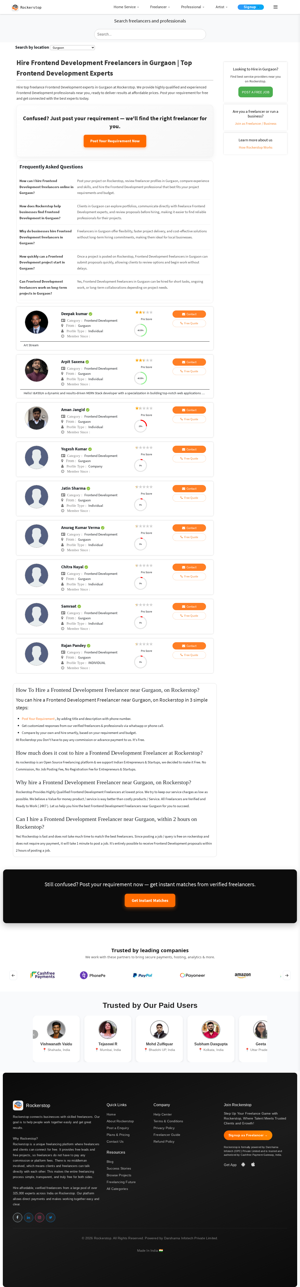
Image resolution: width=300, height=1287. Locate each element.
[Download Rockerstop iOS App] (253, 1165)
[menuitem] (127, 7)
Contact (190, 314)
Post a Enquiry (118, 1128)
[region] (150, 975)
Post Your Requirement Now (115, 140)
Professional (191, 7)
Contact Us (115, 1141)
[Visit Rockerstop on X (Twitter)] (50, 1217)
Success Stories (119, 1168)
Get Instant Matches (150, 900)
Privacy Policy (164, 1128)
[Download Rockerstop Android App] (243, 1165)
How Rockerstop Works (255, 147)
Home (111, 1114)
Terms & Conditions (168, 1121)
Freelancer (158, 7)
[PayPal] (142, 975)
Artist (220, 7)
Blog (110, 1161)
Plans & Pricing (118, 1135)
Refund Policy (164, 1141)
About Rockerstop (120, 1121)
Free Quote (190, 323)
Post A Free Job (255, 92)
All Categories (117, 1189)
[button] (273, 7)
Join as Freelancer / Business (255, 123)
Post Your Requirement (38, 718)
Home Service (125, 7)
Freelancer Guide (167, 1135)
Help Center (163, 1114)
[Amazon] (242, 975)
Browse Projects (119, 1175)
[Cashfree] (42, 975)
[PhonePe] (92, 975)
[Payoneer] (192, 975)
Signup (250, 7)
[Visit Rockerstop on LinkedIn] (28, 1217)
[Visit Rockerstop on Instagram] (39, 1217)
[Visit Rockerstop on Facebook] (17, 1217)
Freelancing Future (121, 1182)
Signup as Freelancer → (248, 1135)
